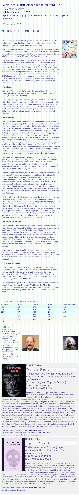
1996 (3, 307)
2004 (49, 309)
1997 (18, 307)
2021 (3, 319)
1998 (34, 307)
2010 (64, 312)
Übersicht (20, 304)
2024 (49, 319)
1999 (49, 307)
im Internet (33, 430)
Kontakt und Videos (69, 304)
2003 (34, 309)
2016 (3, 317)
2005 (64, 309)
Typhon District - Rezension (14, 490)
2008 (34, 312)
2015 (64, 314)
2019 (49, 317)
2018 (34, 317)
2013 (34, 314)
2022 (18, 319)
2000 (64, 307)
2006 (3, 312)
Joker (50, 304)
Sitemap (35, 304)
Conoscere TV (36, 435)
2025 (64, 319)
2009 (49, 312)
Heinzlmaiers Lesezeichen (41, 432)
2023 (34, 319)
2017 (18, 317)
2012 (18, 314)
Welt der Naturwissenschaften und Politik (35, 5)
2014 (49, 314)
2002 (18, 309)
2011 (2, 314)
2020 (64, 317)
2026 (3, 322)
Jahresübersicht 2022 (17, 12)
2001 (3, 309)
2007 (18, 312)
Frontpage (5, 304)
